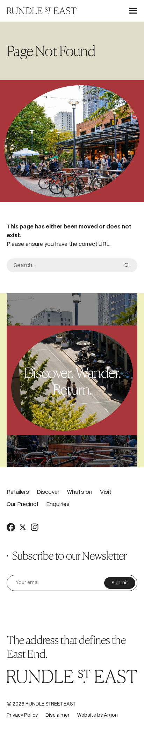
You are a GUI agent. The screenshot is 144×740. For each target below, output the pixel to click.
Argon (111, 715)
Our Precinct (22, 504)
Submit (119, 583)
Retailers (18, 492)
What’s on (79, 492)
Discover (48, 492)
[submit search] (127, 265)
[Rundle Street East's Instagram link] (34, 527)
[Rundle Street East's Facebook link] (11, 527)
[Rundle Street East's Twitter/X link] (23, 527)
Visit (105, 492)
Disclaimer (57, 715)
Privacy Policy (22, 715)
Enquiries (58, 504)
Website (86, 715)
